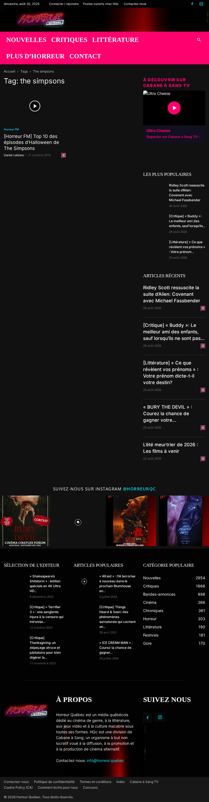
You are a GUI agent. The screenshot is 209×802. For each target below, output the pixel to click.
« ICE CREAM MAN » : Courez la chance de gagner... (116, 648)
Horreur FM (11, 129)
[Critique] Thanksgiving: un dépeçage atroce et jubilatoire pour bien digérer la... (45, 647)
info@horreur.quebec (105, 760)
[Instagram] (201, 4)
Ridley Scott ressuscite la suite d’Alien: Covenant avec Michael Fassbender (171, 294)
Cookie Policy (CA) (18, 787)
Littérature (115, 39)
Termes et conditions (95, 782)
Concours (90, 787)
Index (120, 782)
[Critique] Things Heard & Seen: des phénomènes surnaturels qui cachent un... (117, 617)
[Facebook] (192, 4)
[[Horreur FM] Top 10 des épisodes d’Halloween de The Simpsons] (35, 106)
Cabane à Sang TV (144, 782)
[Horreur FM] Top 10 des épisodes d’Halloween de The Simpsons (31, 142)
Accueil (9, 71)
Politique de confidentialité (54, 782)
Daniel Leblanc (14, 155)
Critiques (69, 39)
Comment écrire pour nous (58, 787)
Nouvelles (26, 39)
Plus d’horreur (35, 56)
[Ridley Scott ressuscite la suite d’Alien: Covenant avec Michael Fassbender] (154, 190)
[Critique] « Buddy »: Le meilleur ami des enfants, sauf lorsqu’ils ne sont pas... (174, 331)
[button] (198, 40)
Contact (85, 56)
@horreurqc (139, 489)
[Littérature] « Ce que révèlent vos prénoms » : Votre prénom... (187, 247)
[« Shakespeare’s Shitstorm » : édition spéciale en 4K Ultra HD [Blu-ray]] (15, 581)
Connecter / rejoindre (64, 4)
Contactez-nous (135, 4)
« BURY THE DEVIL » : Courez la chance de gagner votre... (167, 413)
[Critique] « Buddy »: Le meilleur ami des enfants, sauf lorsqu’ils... (187, 221)
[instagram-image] (25, 521)
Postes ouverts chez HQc (101, 4)
